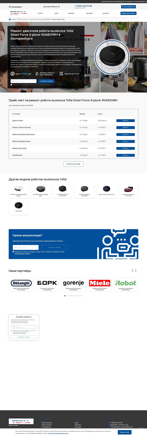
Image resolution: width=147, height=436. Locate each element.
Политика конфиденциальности (58, 433)
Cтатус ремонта (128, 6)
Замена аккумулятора (21, 141)
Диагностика (17, 120)
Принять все (124, 432)
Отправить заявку (46, 81)
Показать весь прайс (73, 164)
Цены (56, 13)
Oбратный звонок (128, 13)
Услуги (40, 13)
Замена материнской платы (23, 134)
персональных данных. (59, 84)
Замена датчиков (19, 148)
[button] (132, 270)
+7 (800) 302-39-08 (83, 6)
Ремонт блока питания (21, 127)
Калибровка (17, 155)
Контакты (106, 13)
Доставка (89, 13)
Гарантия (71, 13)
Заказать (126, 120)
